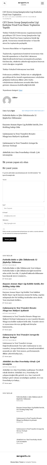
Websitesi (5, 220)
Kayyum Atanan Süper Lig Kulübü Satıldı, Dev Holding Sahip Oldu (23, 285)
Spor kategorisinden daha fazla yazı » (33, 110)
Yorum (4, 179)
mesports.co (23, 2)
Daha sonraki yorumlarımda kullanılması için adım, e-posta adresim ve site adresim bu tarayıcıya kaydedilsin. (23, 232)
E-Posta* (5, 212)
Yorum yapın (8, 279)
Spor (20, 90)
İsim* (4, 205)
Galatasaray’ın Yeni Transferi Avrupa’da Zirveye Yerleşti (21, 336)
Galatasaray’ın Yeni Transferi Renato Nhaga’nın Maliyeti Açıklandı (19, 309)
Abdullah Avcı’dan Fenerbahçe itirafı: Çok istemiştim (21, 362)
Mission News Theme (16, 462)
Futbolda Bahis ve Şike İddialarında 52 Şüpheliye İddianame (20, 260)
